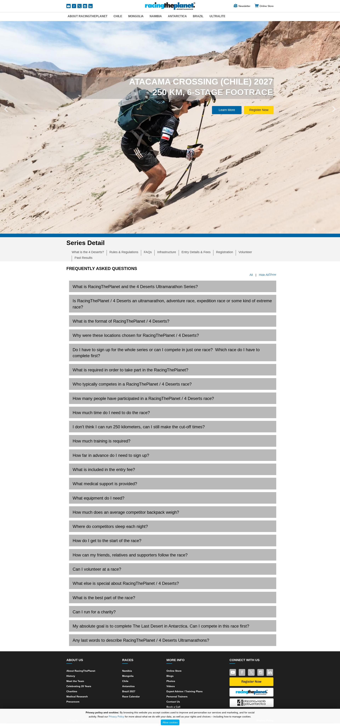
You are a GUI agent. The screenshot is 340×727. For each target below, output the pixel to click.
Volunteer (245, 252)
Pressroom (72, 701)
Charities (71, 691)
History (70, 676)
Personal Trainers (177, 696)
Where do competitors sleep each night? (110, 526)
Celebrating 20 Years (78, 686)
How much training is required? (101, 441)
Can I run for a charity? (94, 611)
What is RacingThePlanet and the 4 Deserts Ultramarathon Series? (135, 286)
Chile (118, 16)
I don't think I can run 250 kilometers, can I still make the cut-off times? (139, 426)
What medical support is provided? (105, 483)
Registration (224, 252)
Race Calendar (131, 696)
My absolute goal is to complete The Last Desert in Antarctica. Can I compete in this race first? (161, 626)
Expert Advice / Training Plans (184, 691)
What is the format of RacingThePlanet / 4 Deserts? (121, 321)
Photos (170, 681)
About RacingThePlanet (87, 16)
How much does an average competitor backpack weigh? (126, 512)
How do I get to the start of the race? (107, 540)
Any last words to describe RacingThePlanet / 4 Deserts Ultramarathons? (141, 640)
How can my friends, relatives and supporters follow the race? (130, 555)
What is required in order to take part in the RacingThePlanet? (130, 369)
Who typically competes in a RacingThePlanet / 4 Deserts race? (132, 384)
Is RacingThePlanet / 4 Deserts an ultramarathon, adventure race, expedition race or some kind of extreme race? (172, 303)
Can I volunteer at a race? (97, 569)
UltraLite (217, 16)
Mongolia (136, 16)
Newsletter (244, 6)
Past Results (83, 258)
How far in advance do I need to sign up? (111, 455)
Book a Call (173, 706)
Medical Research (77, 696)
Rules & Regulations (123, 252)
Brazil (198, 16)
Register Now (258, 110)
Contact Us (173, 701)
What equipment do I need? (98, 498)
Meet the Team (75, 681)
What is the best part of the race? (104, 597)
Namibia (156, 16)
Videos (170, 686)
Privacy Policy (116, 716)
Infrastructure (166, 252)
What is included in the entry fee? (104, 469)
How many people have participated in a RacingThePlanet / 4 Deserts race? (143, 398)
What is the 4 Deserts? (88, 252)
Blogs (170, 676)
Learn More (227, 110)
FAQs (148, 252)
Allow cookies (170, 722)
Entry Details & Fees (196, 252)
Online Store (267, 6)
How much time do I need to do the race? (111, 412)
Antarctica (177, 16)
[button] (6, 109)
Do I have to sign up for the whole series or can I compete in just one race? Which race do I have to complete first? (166, 352)
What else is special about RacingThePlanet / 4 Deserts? (126, 583)
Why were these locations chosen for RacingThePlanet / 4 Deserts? (136, 335)
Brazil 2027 (128, 691)
